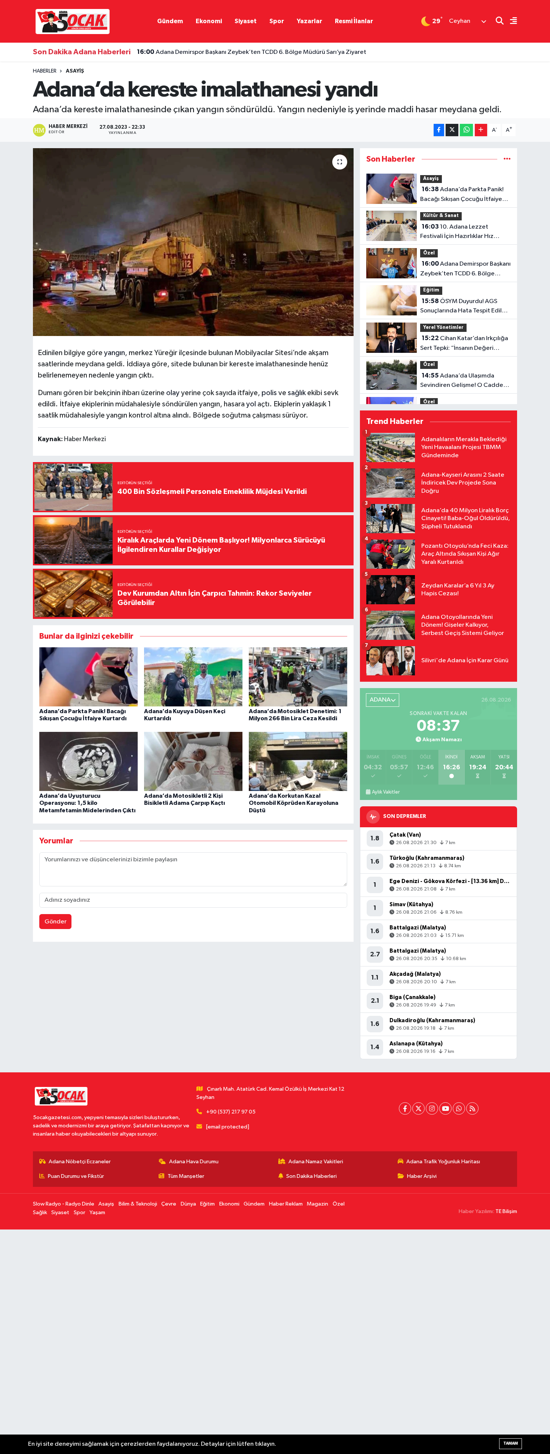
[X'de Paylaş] (452, 130)
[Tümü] (507, 159)
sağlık (297, 393)
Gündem (170, 21)
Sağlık (40, 1212)
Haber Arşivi (422, 1176)
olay (173, 393)
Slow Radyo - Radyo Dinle (63, 1204)
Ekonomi (209, 21)
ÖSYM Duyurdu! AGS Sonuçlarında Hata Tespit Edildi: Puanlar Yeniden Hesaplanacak (464, 307)
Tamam (510, 1443)
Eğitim (431, 290)
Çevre (168, 1204)
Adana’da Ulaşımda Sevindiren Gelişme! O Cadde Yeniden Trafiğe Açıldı (461, 381)
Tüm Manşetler (186, 1176)
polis (269, 393)
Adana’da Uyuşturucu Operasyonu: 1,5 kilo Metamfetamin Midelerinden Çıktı (87, 803)
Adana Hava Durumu (194, 1161)
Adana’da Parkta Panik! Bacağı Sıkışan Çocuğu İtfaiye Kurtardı (462, 195)
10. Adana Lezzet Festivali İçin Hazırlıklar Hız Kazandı (457, 232)
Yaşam (97, 1212)
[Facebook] (405, 1108)
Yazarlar (309, 21)
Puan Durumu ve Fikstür (76, 1176)
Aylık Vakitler (386, 792)
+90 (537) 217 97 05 (231, 1112)
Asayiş (75, 71)
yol (251, 404)
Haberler (44, 71)
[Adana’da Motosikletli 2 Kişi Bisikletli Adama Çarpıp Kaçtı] (193, 761)
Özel (429, 253)
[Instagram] (432, 1108)
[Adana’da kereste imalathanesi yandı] (193, 242)
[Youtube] (445, 1108)
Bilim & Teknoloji (138, 1204)
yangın (114, 353)
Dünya (188, 1204)
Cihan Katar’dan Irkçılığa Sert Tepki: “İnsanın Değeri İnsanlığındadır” (464, 344)
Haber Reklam (286, 1204)
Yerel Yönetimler (443, 327)
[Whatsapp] (459, 1108)
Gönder (56, 922)
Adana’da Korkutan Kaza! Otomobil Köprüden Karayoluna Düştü (293, 803)
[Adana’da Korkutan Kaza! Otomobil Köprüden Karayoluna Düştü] (298, 761)
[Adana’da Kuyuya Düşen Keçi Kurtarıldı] (193, 676)
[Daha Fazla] (481, 130)
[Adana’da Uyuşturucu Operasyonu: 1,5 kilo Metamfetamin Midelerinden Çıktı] (88, 761)
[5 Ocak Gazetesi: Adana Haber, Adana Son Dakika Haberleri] (72, 21)
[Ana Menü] (510, 21)
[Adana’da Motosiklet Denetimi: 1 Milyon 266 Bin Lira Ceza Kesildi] (298, 676)
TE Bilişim (506, 1211)
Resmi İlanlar (354, 21)
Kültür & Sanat (441, 215)
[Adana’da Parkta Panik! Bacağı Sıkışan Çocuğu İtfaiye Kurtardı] (88, 676)
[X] (418, 1108)
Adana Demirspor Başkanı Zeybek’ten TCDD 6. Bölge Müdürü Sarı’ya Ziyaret (251, 52)
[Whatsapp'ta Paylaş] (466, 130)
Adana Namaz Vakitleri (315, 1161)
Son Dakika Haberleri (311, 1176)
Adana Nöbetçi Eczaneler (80, 1161)
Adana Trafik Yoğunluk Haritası (443, 1161)
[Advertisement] (224, 1342)
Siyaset (246, 21)
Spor (276, 21)
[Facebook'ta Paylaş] (439, 130)
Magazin (317, 1204)
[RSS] (472, 1108)
